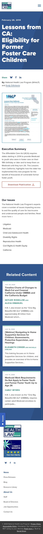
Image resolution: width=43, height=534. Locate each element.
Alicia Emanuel (14, 303)
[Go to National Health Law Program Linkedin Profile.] (15, 463)
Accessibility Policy (10, 526)
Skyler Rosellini (15, 300)
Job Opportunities (11, 507)
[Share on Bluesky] (11, 77)
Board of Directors (11, 502)
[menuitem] (21, 224)
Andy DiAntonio (13, 85)
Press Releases (9, 477)
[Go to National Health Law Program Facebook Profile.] (10, 463)
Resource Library (10, 487)
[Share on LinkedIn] (20, 77)
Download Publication (19, 184)
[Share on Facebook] (16, 77)
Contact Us (8, 512)
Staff (5, 497)
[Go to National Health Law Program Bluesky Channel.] (6, 463)
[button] (39, 5)
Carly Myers (12, 390)
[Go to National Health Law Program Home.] (6, 5)
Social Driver (21, 531)
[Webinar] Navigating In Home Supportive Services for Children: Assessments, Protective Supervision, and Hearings (20, 337)
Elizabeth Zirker (15, 347)
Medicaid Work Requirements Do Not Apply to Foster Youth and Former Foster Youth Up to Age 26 (21, 381)
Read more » (28, 529)
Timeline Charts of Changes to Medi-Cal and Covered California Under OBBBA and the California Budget (21, 291)
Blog (5, 482)
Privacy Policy (36, 524)
